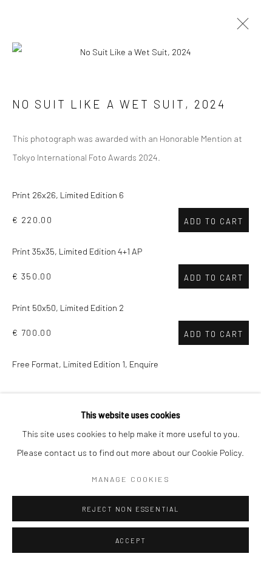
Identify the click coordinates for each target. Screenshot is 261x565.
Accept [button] (130, 540)
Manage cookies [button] (131, 479)
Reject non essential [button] (130, 509)
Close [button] (240, 27)
